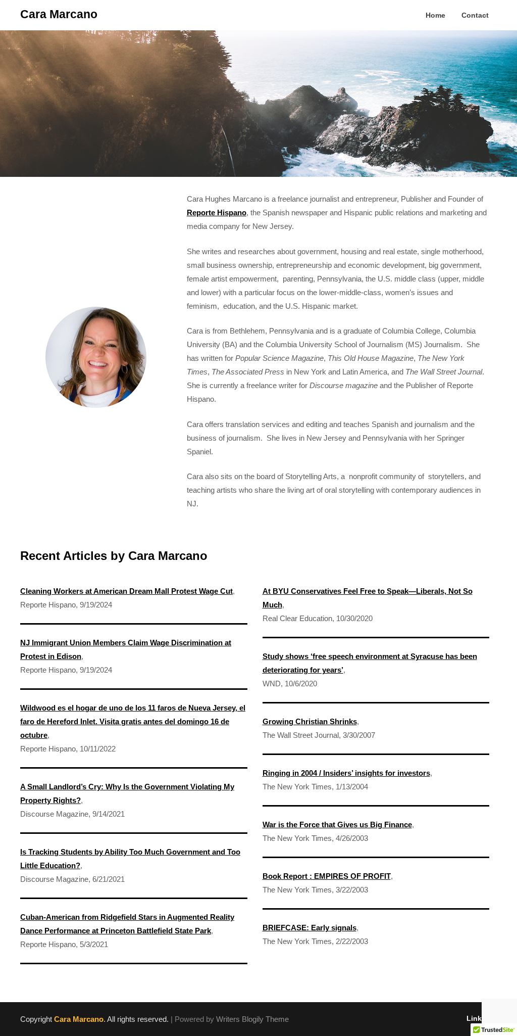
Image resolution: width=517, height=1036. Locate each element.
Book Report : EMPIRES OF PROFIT (327, 876)
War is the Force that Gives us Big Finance (337, 824)
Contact (475, 15)
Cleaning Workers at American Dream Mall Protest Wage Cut (126, 591)
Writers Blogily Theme (252, 1019)
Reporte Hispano (216, 212)
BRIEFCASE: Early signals (309, 927)
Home (435, 15)
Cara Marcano (58, 14)
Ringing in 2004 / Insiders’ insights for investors (346, 773)
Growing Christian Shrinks (310, 721)
